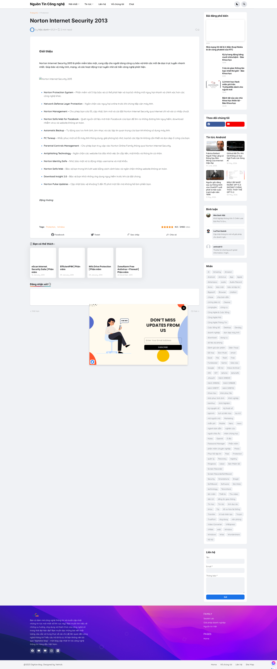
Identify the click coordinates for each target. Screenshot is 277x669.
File (217, 358)
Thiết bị (222, 494)
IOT (216, 373)
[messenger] (273, 663)
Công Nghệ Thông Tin (217, 322)
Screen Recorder (215, 469)
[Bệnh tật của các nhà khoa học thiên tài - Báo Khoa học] (213, 101)
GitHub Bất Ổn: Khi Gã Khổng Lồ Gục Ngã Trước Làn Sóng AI (236, 157)
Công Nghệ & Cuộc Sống (218, 312)
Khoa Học (212, 393)
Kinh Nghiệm (224, 403)
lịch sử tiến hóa (224, 413)
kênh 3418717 (213, 388)
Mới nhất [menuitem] (73, 4)
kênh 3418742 (228, 388)
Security (211, 479)
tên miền (211, 494)
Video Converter (215, 524)
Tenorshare (226, 489)
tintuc (210, 509)
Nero (231, 423)
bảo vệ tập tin (234, 287)
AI (208, 272)
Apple (239, 277)
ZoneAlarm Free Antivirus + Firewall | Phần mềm (128, 269)
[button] (237, 4)
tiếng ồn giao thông (226, 499)
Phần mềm (233, 443)
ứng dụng (223, 519)
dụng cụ (224, 337)
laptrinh (211, 413)
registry (233, 459)
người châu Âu (214, 433)
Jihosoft (211, 378)
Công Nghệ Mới (214, 317)
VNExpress (230, 524)
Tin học (211, 504)
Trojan (239, 514)
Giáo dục (234, 363)
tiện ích (211, 499)
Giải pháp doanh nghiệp (214, 622)
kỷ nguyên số (213, 408)
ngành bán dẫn (214, 428)
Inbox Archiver (233, 368)
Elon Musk (222, 353)
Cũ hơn (194, 311)
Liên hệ (239, 664)
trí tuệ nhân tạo (225, 514)
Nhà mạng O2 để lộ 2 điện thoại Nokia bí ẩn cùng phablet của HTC (224, 48)
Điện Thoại (233, 347)
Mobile (222, 423)
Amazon (228, 272)
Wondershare (234, 534)
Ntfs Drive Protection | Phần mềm (100, 268)
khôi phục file (226, 393)
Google (211, 368)
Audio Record (236, 282)
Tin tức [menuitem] (88, 4)
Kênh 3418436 (213, 383)
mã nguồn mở (214, 418)
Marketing (228, 418)
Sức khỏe (237, 484)
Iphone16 (235, 373)
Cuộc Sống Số (214, 327)
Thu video (234, 494)
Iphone (224, 373)
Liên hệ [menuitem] (102, 4)
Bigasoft (211, 292)
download (212, 337)
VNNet (210, 529)
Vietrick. (59, 664)
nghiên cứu (230, 428)
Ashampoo (212, 282)
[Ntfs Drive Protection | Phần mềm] (100, 256)
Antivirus (222, 277)
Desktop (227, 327)
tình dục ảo (233, 504)
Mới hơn (35, 311)
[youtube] (235, 124)
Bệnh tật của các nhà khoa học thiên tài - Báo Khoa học (232, 100)
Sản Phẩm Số (234, 464)
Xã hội (210, 539)
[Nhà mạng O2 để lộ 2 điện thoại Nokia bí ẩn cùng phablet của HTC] (225, 30)
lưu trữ (237, 413)
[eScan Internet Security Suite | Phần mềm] (43, 256)
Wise (222, 534)
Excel (210, 358)
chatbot (233, 292)
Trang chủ (34, 13)
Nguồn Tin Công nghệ (47, 4)
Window (61, 227)
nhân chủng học (231, 433)
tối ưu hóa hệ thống (231, 509)
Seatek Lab (209, 618)
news (239, 423)
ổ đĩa (229, 438)
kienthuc (211, 403)
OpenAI (220, 438)
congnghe (212, 307)
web (219, 529)
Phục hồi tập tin (214, 453)
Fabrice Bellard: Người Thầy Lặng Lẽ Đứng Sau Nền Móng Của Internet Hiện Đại (215, 158)
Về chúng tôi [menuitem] (117, 4)
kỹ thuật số (228, 408)
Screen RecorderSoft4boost (220, 474)
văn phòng (236, 519)
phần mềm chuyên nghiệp (219, 448)
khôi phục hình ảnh (216, 398)
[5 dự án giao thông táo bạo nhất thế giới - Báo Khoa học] (213, 71)
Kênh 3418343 (224, 378)
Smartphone (223, 479)
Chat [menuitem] (131, 4)
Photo (236, 448)
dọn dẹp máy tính (231, 332)
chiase (210, 297)
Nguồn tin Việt (210, 626)
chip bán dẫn (223, 297)
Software (225, 484)
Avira (210, 287)
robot (222, 464)
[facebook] (215, 124)
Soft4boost (212, 484)
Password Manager (216, 443)
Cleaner (227, 302)
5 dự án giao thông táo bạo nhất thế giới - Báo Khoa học (233, 70)
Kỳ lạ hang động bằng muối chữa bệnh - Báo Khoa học (233, 57)
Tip (217, 509)
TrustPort (212, 519)
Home (206, 638)
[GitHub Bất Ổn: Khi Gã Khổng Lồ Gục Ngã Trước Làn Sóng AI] (236, 146)
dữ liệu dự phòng (215, 342)
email (233, 353)
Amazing (217, 272)
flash (225, 358)
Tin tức (221, 504)
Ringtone (212, 464)
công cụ (224, 307)
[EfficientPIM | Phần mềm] (71, 256)
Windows (212, 534)
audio (223, 282)
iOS (209, 373)
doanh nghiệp (214, 332)
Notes (210, 438)
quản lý (211, 459)
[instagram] (51, 650)
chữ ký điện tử (214, 302)
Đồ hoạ (211, 353)
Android (211, 277)
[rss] (57, 650)
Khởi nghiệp (233, 398)
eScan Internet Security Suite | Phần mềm (43, 269)
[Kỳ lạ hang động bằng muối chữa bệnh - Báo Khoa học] (213, 57)
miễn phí (211, 423)
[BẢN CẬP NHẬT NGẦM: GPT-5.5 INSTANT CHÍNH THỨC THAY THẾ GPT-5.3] (236, 175)
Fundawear (213, 363)
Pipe (227, 453)
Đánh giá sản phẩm (216, 347)
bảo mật (220, 287)
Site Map (250, 664)
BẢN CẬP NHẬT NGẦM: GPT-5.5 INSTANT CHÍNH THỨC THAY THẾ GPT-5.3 (234, 187)
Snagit (235, 479)
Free (233, 358)
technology (212, 489)
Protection (44, 13)
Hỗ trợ (220, 368)
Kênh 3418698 (229, 383)
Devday (238, 327)
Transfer (211, 514)
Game (224, 363)
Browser (222, 292)
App (231, 277)
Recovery (222, 459)
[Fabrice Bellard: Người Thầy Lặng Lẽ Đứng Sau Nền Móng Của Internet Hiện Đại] (215, 146)
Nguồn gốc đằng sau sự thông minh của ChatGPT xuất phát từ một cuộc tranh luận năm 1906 (214, 188)
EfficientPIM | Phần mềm (70, 268)
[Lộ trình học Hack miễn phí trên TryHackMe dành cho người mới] (213, 84)
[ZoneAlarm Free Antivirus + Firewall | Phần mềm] (129, 256)
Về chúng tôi (226, 664)
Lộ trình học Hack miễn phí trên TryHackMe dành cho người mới (232, 85)
